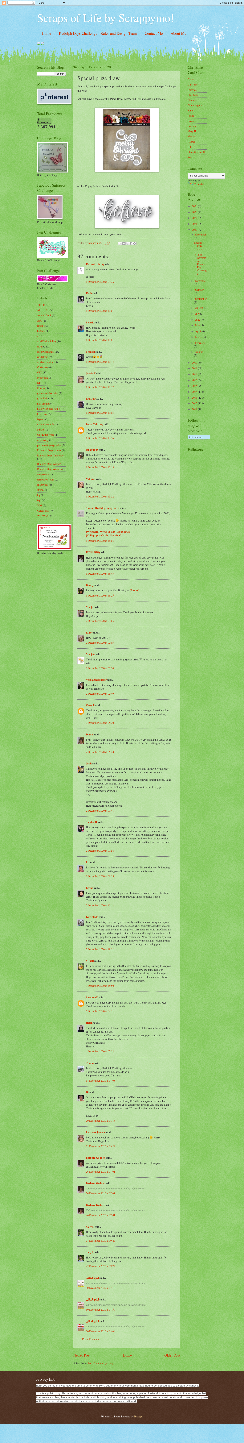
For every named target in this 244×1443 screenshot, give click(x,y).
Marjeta (90, 654)
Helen (89, 1023)
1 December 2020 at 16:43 (100, 573)
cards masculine (45, 362)
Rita (190, 147)
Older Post (172, 1355)
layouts (41, 419)
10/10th (41, 305)
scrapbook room (45, 479)
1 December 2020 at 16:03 (100, 541)
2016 (195, 380)
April (198, 331)
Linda (191, 116)
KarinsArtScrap (95, 264)
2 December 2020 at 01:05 (100, 621)
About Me (178, 33)
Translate (200, 184)
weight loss (43, 510)
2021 (195, 224)
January (199, 352)
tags (39, 500)
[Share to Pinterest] (134, 243)
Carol (191, 79)
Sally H (90, 1227)
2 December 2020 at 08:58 (100, 876)
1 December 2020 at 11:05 (100, 412)
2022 (195, 218)
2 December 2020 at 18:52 (100, 949)
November (200, 281)
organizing (43, 440)
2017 (195, 374)
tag (38, 495)
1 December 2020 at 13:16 (100, 438)
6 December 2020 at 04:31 (100, 1011)
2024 (195, 206)
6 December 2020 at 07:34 (100, 1051)
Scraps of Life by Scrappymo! (105, 17)
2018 (195, 368)
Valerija (90, 479)
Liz (88, 862)
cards (40, 346)
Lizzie (191, 121)
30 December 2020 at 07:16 (100, 1288)
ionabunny (92, 450)
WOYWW (42, 516)
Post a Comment (91, 1339)
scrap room (43, 474)
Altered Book (44, 315)
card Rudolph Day (46, 341)
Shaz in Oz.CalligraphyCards (102, 508)
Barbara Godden (95, 1158)
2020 (195, 229)
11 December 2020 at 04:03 (100, 1080)
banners (41, 331)
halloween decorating (48, 408)
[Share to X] (127, 243)
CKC (39, 372)
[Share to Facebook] (131, 243)
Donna (90, 734)
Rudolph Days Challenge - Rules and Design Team (98, 33)
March (199, 337)
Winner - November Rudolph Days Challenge (200, 264)
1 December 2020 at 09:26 (100, 282)
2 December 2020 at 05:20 (100, 723)
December (200, 234)
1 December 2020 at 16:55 (100, 595)
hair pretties (43, 403)
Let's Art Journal (96, 1132)
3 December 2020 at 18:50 (100, 986)
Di (87, 1092)
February (200, 343)
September (201, 299)
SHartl (90, 961)
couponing (42, 377)
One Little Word (45, 434)
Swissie (90, 322)
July (197, 313)
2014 (195, 391)
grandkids (42, 398)
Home (46, 33)
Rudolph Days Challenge (50, 455)
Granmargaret (195, 105)
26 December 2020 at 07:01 (100, 1171)
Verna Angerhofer (96, 680)
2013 (195, 397)
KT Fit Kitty (93, 552)
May (198, 325)
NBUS (40, 429)
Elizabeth (193, 95)
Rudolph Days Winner (49, 464)
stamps (40, 490)
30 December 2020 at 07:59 (100, 1309)
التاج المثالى (92, 1278)
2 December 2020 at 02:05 (100, 642)
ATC (39, 320)
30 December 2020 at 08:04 (100, 1331)
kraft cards (42, 414)
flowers (41, 388)
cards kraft (42, 357)
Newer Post (81, 1355)
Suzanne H (92, 997)
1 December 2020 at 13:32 (100, 496)
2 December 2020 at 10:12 (100, 905)
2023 (195, 212)
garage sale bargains (47, 393)
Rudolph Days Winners (49, 469)
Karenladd (92, 917)
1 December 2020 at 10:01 (100, 311)
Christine (192, 84)
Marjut (90, 607)
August (199, 308)
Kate (190, 110)
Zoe (190, 157)
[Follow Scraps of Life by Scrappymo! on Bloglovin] (199, 439)
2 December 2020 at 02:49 (100, 693)
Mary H (192, 131)
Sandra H (91, 822)
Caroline (91, 399)
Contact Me (154, 33)
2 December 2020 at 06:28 (100, 752)
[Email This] (120, 243)
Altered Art (43, 310)
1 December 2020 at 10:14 (100, 362)
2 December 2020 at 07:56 (100, 850)
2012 (195, 403)
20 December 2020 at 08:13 (100, 1120)
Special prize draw (198, 246)
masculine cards (45, 424)
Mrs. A (191, 136)
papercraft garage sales (49, 445)
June (198, 319)
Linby (89, 632)
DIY (39, 383)
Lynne (90, 888)
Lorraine (192, 126)
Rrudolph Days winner (49, 450)
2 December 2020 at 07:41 (100, 810)
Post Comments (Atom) (100, 1363)
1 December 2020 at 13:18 (100, 467)
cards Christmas (45, 351)
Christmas (42, 367)
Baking (41, 325)
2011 (195, 409)
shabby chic (43, 484)
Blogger (138, 1416)
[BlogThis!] (124, 243)
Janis (89, 763)
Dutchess (192, 90)
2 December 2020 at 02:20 (100, 668)
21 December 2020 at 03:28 (100, 1146)
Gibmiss (192, 100)
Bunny (90, 585)
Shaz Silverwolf (196, 152)
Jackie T (91, 373)
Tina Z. (90, 1063)
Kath (89, 293)
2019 (195, 362)
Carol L (90, 705)
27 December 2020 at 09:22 (100, 1240)
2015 (195, 386)
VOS (39, 505)
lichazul (90, 352)
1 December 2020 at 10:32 (100, 387)
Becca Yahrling (94, 424)
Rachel (191, 141)
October (199, 290)
